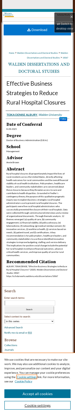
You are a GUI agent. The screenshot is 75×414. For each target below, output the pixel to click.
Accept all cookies (38, 393)
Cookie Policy (23, 381)
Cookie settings (27, 377)
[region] (37, 383)
